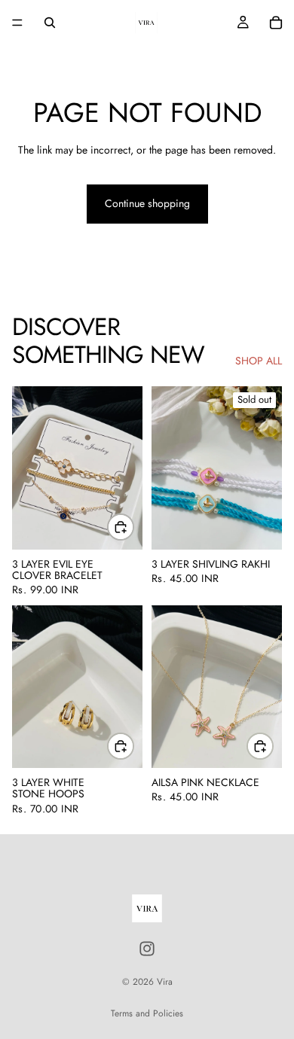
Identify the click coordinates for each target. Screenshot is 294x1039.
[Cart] (275, 22)
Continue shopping (147, 203)
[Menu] (17, 22)
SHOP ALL (258, 361)
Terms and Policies (147, 1013)
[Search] (49, 22)
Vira (165, 982)
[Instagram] (147, 949)
